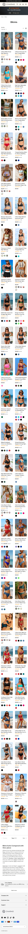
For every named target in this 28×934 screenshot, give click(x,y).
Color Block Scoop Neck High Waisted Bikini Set (20, 698)
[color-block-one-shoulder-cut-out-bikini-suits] (9, 59)
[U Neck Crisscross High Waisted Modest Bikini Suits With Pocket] (7, 367)
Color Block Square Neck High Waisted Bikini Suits (6, 185)
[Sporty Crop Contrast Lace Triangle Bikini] (21, 108)
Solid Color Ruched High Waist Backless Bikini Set (6, 154)
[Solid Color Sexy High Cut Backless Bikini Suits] (21, 655)
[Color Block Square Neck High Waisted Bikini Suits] (7, 172)
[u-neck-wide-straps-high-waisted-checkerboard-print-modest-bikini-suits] (2, 59)
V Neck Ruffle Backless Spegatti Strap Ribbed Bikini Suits (21, 379)
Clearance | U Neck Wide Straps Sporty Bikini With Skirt (6, 281)
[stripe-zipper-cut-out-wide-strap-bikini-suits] (2, 126)
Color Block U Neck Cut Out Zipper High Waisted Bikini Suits (6, 506)
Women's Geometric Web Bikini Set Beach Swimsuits (6, 218)
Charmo (5, 930)
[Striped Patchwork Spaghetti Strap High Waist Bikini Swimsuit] (21, 431)
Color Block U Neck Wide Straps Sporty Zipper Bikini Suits (6, 763)
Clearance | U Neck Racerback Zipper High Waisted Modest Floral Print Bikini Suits (21, 186)
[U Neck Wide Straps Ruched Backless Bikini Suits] (7, 590)
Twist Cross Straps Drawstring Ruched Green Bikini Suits (20, 506)
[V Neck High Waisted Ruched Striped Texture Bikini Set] (21, 335)
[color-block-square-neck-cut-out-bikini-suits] (7, 59)
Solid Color (5, 866)
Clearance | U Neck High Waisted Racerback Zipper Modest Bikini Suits (6, 250)
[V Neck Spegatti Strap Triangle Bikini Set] (21, 237)
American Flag (6, 872)
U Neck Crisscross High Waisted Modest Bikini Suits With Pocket (6, 380)
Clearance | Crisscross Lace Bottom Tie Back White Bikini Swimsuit (7, 795)
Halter (15, 861)
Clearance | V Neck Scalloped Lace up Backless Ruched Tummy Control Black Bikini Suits (20, 828)
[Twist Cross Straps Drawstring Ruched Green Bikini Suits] (21, 494)
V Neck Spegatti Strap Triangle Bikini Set (20, 248)
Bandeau (11, 858)
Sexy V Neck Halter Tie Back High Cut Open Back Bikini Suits (21, 571)
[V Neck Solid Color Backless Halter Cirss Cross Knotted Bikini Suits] (7, 559)
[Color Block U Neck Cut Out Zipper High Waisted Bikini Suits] (7, 494)
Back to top (14, 890)
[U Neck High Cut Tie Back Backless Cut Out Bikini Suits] (21, 720)
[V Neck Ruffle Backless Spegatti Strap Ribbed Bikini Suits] (21, 367)
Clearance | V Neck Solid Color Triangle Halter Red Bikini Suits (6, 667)
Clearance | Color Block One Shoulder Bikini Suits (6, 634)
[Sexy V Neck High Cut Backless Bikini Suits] (21, 527)
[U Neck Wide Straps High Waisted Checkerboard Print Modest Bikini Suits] (7, 41)
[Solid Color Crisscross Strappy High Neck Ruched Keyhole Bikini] (7, 302)
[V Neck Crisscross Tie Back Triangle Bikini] (21, 41)
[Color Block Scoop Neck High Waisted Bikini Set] (21, 686)
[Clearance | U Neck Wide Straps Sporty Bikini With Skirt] (7, 268)
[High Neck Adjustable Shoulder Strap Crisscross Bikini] (21, 74)
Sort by (2, 27)
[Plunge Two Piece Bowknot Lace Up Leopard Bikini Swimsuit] (21, 302)
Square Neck (21, 858)
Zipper (15, 859)
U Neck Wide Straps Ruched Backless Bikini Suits (7, 602)
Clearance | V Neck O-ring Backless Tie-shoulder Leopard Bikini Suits (20, 796)
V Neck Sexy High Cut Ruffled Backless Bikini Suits (20, 634)
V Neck (15, 858)
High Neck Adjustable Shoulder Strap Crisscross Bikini (20, 87)
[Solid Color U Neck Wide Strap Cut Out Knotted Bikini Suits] (7, 527)
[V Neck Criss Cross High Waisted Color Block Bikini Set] (7, 74)
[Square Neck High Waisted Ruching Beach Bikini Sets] (7, 335)
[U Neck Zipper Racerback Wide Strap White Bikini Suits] (7, 814)
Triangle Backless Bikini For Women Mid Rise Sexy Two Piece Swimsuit (21, 155)
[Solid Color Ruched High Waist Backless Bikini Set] (7, 141)
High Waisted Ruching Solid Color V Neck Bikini (6, 475)
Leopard (20, 866)
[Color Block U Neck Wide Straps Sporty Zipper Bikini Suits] (7, 751)
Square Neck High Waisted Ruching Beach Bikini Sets (5, 348)
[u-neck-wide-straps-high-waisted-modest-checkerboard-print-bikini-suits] (5, 59)
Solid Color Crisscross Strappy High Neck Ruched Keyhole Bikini (6, 314)
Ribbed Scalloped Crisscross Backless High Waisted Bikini (6, 444)
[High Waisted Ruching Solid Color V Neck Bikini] (7, 463)
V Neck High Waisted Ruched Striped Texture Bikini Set (20, 348)
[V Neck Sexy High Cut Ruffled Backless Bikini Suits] (21, 621)
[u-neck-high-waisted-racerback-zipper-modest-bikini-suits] (7, 126)
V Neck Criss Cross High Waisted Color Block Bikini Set (6, 87)
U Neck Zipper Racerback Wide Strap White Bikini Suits (6, 826)
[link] (5, 838)
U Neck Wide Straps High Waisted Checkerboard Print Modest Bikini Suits (6, 54)
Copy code (16, 13)
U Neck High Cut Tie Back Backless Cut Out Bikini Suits (21, 732)
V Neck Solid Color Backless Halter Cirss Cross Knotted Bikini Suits (6, 572)
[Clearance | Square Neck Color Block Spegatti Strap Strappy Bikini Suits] (7, 398)
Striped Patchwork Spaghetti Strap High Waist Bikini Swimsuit (20, 444)
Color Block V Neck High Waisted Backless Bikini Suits (21, 763)
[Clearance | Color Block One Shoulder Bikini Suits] (7, 621)
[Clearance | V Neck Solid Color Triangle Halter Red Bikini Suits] (7, 655)
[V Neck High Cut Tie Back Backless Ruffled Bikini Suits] (7, 720)
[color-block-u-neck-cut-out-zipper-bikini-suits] (2, 62)
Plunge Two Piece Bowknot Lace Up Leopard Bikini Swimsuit (19, 315)
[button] (23, 4)
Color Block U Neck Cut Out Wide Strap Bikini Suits (20, 602)
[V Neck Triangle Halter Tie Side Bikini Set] (21, 398)
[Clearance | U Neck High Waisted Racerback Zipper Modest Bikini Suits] (7, 237)
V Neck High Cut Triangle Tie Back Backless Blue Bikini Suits (20, 476)
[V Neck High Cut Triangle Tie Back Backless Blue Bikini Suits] (21, 463)
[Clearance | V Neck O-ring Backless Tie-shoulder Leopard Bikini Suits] (21, 782)
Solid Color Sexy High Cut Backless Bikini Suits (20, 667)
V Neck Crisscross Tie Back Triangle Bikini (20, 52)
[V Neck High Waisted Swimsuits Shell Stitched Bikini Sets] (21, 206)
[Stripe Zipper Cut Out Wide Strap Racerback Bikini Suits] (7, 108)
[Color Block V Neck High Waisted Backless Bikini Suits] (21, 751)
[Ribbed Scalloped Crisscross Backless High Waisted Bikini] (7, 431)
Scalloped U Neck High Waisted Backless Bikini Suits (7, 698)
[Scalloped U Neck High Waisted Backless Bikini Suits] (7, 686)
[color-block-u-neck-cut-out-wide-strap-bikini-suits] (5, 126)
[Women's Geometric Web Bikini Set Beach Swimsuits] (7, 206)
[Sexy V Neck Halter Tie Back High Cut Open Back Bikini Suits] (21, 559)
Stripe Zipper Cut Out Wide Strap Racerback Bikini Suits (6, 120)
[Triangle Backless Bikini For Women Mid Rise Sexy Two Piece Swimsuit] (21, 141)
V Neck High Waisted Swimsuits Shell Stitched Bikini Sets (20, 218)
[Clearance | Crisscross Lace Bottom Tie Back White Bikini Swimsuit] (7, 782)
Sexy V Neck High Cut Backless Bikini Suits (20, 539)
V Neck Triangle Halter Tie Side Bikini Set (20, 409)
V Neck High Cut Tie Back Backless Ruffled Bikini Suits (6, 732)
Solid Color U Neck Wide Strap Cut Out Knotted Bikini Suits (6, 540)
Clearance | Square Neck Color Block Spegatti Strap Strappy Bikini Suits (7, 411)
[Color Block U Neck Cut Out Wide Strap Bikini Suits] (21, 590)
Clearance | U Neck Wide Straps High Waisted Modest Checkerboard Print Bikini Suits (20, 282)
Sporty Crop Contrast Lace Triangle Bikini (20, 119)
